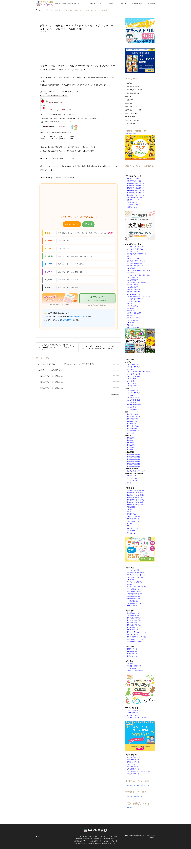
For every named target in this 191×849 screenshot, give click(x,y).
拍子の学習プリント (133, 769)
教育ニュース (129, 106)
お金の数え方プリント (134, 287)
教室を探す (151, 3)
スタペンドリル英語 (133, 570)
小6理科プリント (132, 656)
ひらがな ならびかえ (133, 374)
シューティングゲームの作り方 (136, 717)
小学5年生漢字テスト (133, 426)
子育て (127, 96)
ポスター (96, 233)
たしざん (129, 303)
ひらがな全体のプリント (134, 367)
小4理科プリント (132, 651)
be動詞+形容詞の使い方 (134, 594)
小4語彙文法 (130, 445)
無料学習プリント (95, 3)
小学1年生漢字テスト (133, 416)
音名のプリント (131, 764)
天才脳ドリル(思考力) (134, 666)
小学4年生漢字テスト (133, 423)
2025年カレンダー (132, 207)
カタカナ (78, 233)
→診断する (128, 808)
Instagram (38, 836)
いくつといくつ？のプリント (136, 299)
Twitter (36, 836)
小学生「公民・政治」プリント (136, 632)
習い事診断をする (137, 3)
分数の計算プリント (133, 521)
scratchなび (96, 836)
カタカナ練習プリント (134, 280)
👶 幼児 (47, 233)
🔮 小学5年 (48, 272)
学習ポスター (131, 315)
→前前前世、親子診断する (133, 796)
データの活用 (131, 530)
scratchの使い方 (132, 713)
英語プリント (131, 325)
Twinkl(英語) (131, 668)
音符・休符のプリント (134, 767)
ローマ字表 (130, 322)
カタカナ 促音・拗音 (133, 400)
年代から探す (110, 3)
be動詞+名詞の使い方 (133, 598)
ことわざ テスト (132, 480)
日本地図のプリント (133, 613)
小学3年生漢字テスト (133, 421)
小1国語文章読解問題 (133, 454)
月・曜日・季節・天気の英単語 (136, 587)
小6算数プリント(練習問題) (135, 504)
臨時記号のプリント (133, 762)
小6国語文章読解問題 (133, 466)
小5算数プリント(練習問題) (135, 502)
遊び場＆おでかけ (130, 120)
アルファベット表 (132, 320)
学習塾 (127, 100)
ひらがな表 (130, 369)
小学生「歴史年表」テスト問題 (136, 637)
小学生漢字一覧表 (132, 414)
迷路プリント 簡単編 (133, 318)
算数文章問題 (131, 507)
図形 (128, 526)
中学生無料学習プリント (134, 197)
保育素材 (110, 233)
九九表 (129, 512)
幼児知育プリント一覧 (134, 181)
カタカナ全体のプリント (134, 393)
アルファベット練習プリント (136, 582)
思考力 (81, 264)
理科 (68, 256)
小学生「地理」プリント (134, 627)
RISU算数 (130, 663)
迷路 (90, 233)
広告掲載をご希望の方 (94, 843)
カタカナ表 (130, 273)
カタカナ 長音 (131, 402)
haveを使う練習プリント (134, 601)
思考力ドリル (131, 533)
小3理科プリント (132, 649)
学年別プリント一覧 (133, 178)
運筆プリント (131, 256)
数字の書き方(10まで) (134, 289)
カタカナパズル (131, 409)
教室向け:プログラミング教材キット (92, 838)
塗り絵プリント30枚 (133, 258)
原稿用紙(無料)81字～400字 (136, 471)
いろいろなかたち (132, 306)
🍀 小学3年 (48, 256)
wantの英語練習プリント (134, 605)
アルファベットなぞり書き (135, 577)
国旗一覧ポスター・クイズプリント (138, 639)
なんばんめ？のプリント (134, 294)
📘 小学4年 (48, 264)
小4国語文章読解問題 (133, 461)
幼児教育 (128, 103)
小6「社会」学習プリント (135, 625)
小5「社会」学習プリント (135, 622)
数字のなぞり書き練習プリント (136, 254)
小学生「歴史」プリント (134, 630)
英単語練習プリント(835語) (136, 572)
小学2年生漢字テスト (133, 419)
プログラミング (89, 256)
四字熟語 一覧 (131, 476)
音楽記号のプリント (133, 774)
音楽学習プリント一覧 (134, 757)
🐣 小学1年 (48, 240)
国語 (59, 240)
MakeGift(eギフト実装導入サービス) (92, 841)
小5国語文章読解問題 (133, 464)
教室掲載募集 (77, 841)
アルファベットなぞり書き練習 (136, 282)
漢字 (68, 287)
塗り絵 (64, 233)
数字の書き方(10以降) (134, 292)
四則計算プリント (132, 514)
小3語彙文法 (130, 442)
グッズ (127, 83)
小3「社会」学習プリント (135, 618)
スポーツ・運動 (130, 86)
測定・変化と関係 (132, 528)
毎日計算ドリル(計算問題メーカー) (138, 490)
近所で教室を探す (130, 133)
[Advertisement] (78, 49)
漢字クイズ (130, 433)
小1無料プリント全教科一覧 (135, 183)
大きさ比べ (130, 308)
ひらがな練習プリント (134, 277)
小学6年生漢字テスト (133, 428)
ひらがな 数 (131, 381)
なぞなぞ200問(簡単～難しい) (136, 263)
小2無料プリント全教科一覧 (135, 185)
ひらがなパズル (131, 385)
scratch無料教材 (132, 710)
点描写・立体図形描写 (134, 313)
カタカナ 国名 (131, 407)
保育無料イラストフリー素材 (109, 836)
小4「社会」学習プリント (135, 620)
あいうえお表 (131, 268)
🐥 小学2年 (48, 248)
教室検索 (78, 838)
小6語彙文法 (130, 450)
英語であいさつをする (134, 591)
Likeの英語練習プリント (134, 603)
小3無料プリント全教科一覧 (135, 188)
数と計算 (129, 523)
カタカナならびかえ (133, 397)
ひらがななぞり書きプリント (136, 249)
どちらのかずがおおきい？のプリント (138, 296)
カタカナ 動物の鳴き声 (134, 404)
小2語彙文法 (130, 440)
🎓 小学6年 (48, 280)
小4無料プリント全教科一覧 (135, 190)
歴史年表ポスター (132, 634)
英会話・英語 (129, 113)
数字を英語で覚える (133, 589)
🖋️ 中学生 (48, 287)
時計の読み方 (131, 310)
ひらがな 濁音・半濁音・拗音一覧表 (138, 270)
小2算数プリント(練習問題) (135, 495)
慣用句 (129, 483)
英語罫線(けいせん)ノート (135, 584)
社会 (72, 256)
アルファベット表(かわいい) (136, 575)
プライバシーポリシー (80, 843)
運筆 (59, 233)
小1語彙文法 (130, 438)
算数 (63, 240)
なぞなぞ (103, 233)
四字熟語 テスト (132, 478)
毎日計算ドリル (87, 836)
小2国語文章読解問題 (133, 457)
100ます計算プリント (133, 516)
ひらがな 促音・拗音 (134, 376)
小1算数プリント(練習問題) (135, 492)
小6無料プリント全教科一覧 (135, 195)
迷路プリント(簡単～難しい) (136, 261)
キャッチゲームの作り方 (134, 715)
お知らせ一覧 (115, 394)
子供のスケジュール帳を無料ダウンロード (138, 785)
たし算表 (129, 509)
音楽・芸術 (128, 123)
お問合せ (113, 841)
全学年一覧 (88, 224)
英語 (68, 240)
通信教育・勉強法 (130, 117)
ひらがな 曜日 (131, 383)
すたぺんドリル (76, 836)
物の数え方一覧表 (132, 284)
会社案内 (106, 841)
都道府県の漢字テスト (134, 431)
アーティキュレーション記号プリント (138, 771)
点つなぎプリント (132, 251)
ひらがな (71, 233)
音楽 (80, 256)
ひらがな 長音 (131, 378)
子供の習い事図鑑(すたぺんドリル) (140, 835)
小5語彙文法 (130, 447)
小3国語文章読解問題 (133, 459)
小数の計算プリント (133, 519)
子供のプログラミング (132, 90)
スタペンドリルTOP (72, 224)
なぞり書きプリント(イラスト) (136, 246)
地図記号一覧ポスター (134, 641)
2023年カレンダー (132, 202)
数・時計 (85, 233)
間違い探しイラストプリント (136, 265)
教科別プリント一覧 (133, 200)
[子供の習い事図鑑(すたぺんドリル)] (95, 832)
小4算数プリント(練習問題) (135, 500)
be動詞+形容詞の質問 (133, 596)
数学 (59, 287)
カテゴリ (123, 3)
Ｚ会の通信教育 (66, 320)
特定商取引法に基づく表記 (109, 843)
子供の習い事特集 (130, 93)
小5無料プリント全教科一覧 (135, 193)
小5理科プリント (132, 654)
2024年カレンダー (132, 204)
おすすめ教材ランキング (77, 316)
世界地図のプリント (133, 615)
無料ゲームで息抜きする (134, 327)
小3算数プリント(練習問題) (135, 497)
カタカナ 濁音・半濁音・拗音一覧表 (138, 275)
